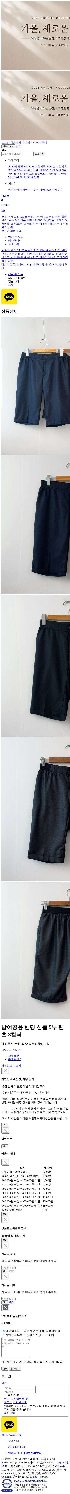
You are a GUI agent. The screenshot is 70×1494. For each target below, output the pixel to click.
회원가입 (15, 142)
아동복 (35, 177)
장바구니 (41, 142)
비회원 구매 (20, 1402)
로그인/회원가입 (11, 230)
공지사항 (39, 189)
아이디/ (8, 1398)
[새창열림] (9, 1431)
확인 (12, 1302)
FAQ (48, 189)
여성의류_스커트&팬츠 (31, 173)
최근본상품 (8, 264)
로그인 (5, 142)
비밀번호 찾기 (22, 1398)
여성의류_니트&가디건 (41, 170)
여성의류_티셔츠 (45, 166)
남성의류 (14, 177)
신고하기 (15, 1368)
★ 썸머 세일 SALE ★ (21, 166)
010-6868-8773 (16, 1446)
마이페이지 (28, 142)
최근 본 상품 (15, 274)
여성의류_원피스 (54, 220)
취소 (5, 1271)
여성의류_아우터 (56, 173)
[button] (18, 146)
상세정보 (13, 1055)
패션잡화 (25, 177)
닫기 (5, 1125)
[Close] (5, 1071)
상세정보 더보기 (11, 1065)
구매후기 (57, 189)
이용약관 (13, 1452)
